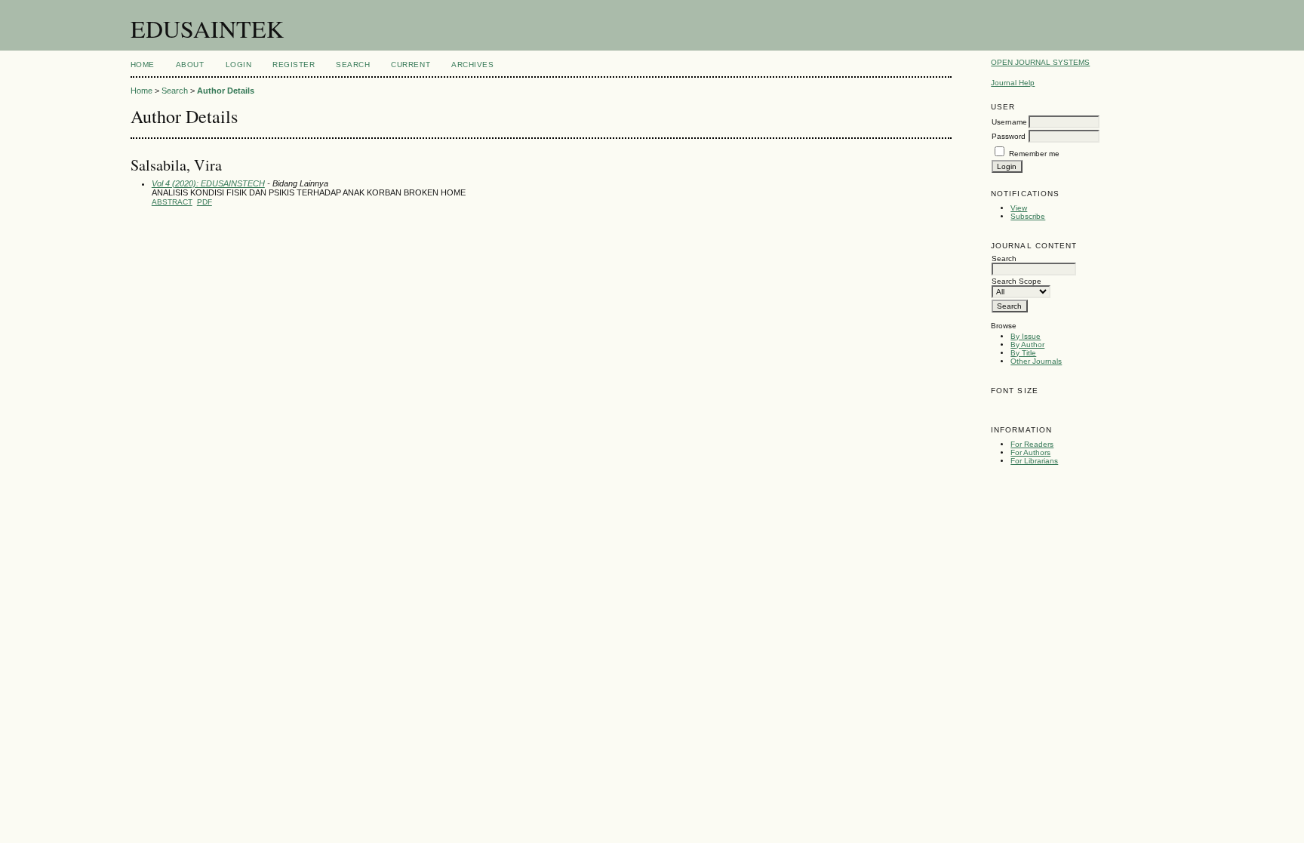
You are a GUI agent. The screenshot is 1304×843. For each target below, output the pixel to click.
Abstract (172, 202)
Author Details (225, 90)
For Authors (1030, 452)
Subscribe (1027, 216)
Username (1009, 122)
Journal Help (1013, 82)
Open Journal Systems (1040, 62)
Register (293, 64)
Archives (472, 64)
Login (239, 64)
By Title (1023, 353)
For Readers (1031, 444)
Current (410, 64)
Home (143, 64)
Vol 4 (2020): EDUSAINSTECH (208, 183)
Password (1009, 136)
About (190, 64)
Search (353, 64)
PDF (204, 202)
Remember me (1034, 153)
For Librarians (1034, 461)
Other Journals (1036, 361)
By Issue (1025, 336)
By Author (1027, 344)
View (1018, 208)
